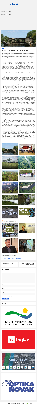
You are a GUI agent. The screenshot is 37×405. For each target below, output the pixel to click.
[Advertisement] (18, 22)
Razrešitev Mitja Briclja (18, 258)
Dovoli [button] (31, 403)
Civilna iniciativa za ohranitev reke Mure (8, 258)
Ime (2, 284)
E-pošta (3, 288)
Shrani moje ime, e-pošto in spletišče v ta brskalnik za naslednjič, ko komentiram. (15, 296)
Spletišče (3, 292)
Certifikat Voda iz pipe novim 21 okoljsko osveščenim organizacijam (28, 264)
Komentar (3, 272)
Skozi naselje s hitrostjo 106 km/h (8, 263)
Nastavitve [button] (27, 403)
